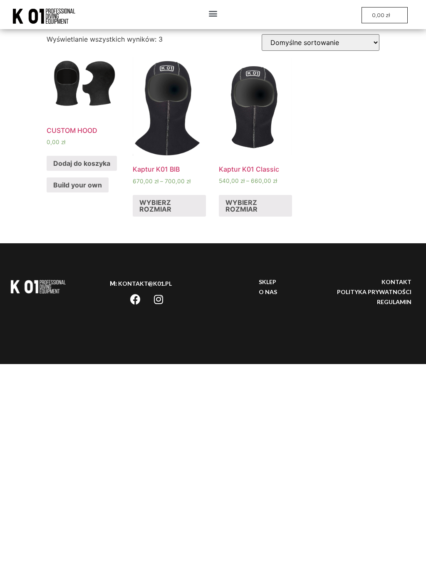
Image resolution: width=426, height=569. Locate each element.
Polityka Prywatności (374, 291)
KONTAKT (396, 281)
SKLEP (267, 281)
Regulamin (394, 301)
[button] (213, 13)
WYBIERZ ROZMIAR (155, 205)
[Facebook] (135, 299)
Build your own (77, 185)
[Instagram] (158, 299)
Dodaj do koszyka (81, 163)
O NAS (268, 291)
